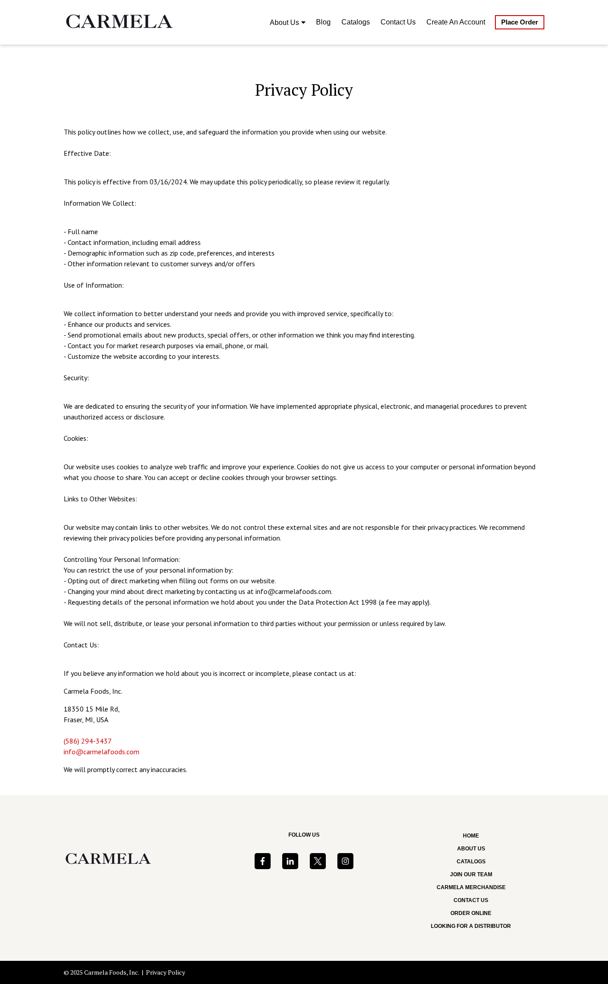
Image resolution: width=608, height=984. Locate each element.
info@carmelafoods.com (101, 751)
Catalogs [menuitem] (355, 22)
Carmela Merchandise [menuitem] (471, 887)
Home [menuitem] (471, 836)
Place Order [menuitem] (519, 22)
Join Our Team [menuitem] (471, 874)
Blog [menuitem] (323, 22)
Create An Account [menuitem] (455, 22)
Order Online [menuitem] (470, 913)
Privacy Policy (165, 972)
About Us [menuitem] (284, 22)
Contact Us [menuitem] (398, 22)
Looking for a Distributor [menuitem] (471, 926)
